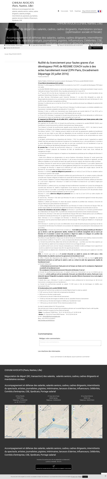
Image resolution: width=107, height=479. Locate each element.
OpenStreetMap (22, 437)
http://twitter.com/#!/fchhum (46, 320)
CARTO (33, 437)
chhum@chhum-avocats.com (51, 316)
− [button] (6, 409)
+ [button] (6, 407)
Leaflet (15, 437)
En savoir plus (74, 476)
